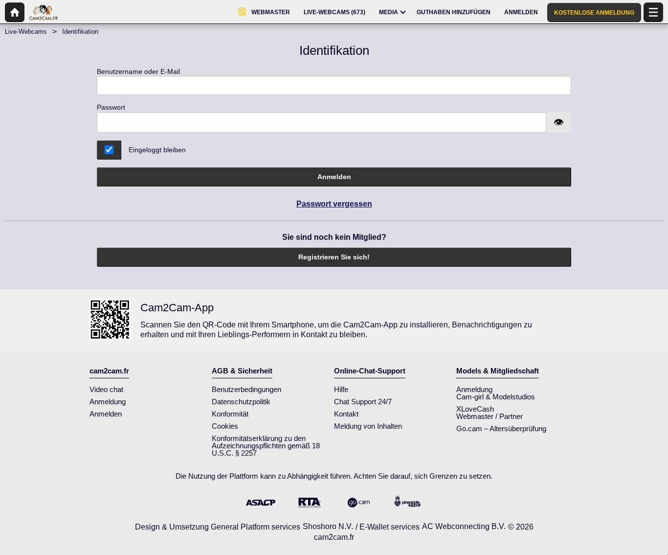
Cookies (225, 426)
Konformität (230, 414)
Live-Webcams (26, 31)
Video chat (106, 389)
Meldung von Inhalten (368, 426)
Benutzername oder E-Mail (138, 71)
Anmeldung (107, 401)
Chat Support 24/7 (363, 401)
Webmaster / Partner (489, 416)
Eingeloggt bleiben (157, 150)
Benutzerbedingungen (246, 389)
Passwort (111, 107)
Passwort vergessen (334, 204)
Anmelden (334, 177)
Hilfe (341, 389)
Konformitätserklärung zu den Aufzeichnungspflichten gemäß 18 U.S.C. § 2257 (266, 445)
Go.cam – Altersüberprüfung (501, 428)
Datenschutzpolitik (241, 401)
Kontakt (346, 414)
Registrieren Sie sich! (334, 257)
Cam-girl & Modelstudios (495, 397)
